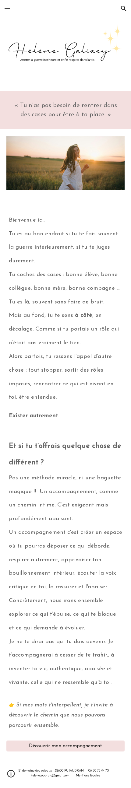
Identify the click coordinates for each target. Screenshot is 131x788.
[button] (7, 8)
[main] (65, 110)
